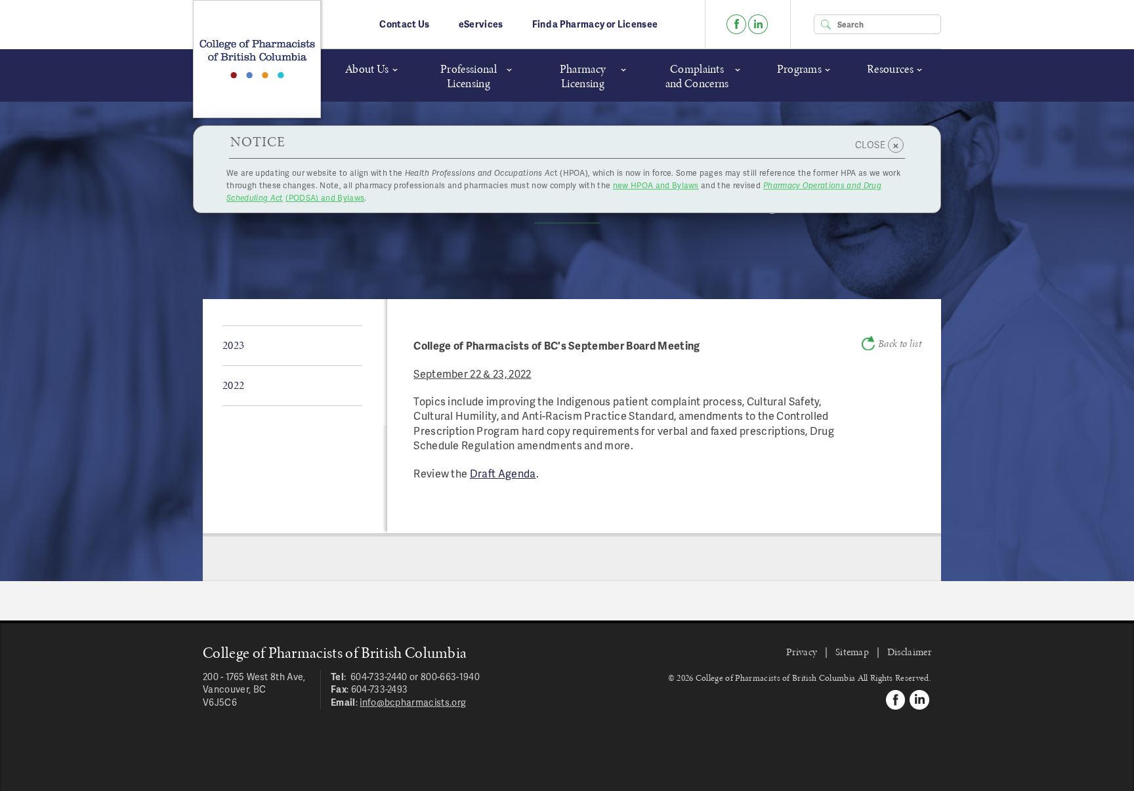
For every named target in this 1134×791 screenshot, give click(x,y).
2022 (233, 385)
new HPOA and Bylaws (656, 185)
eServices (481, 24)
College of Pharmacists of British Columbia (257, 59)
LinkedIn (758, 24)
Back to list (899, 343)
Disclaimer (909, 652)
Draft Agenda (503, 473)
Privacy (801, 652)
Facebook (736, 24)
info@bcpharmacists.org (413, 702)
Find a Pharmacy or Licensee (595, 24)
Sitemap (852, 652)
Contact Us (404, 24)
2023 (233, 345)
